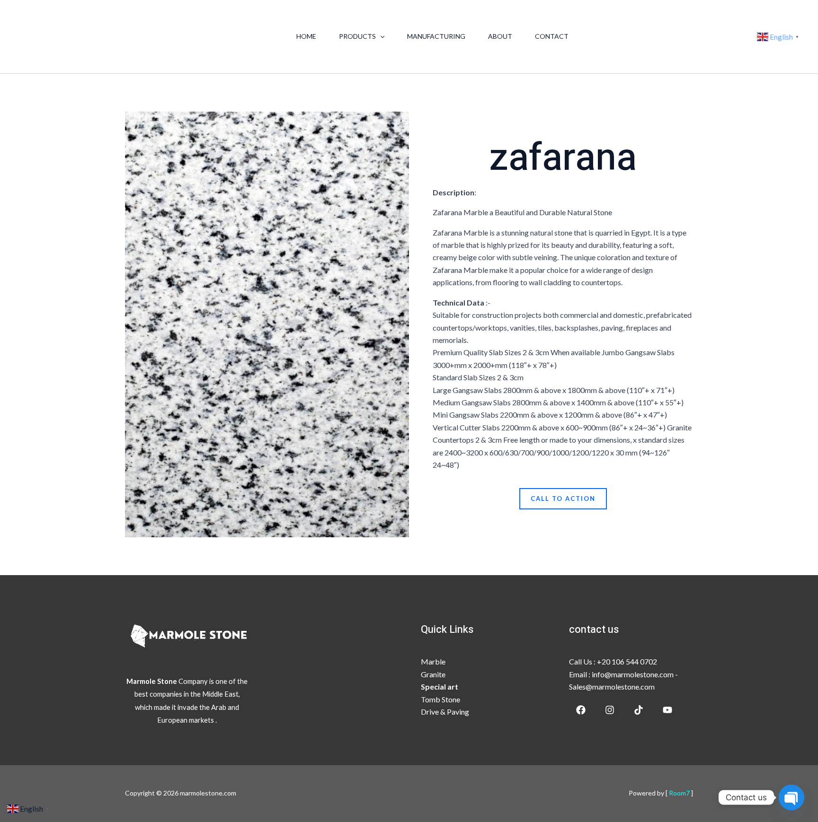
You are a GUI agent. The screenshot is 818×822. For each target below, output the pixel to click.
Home (306, 36)
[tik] (638, 710)
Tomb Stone (440, 699)
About (500, 36)
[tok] (711, 37)
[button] (380, 36)
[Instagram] (697, 37)
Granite (433, 674)
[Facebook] (682, 37)
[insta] (610, 710)
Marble (433, 661)
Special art (439, 686)
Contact (552, 36)
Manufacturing (436, 36)
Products (357, 36)
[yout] (725, 37)
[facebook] (581, 710)
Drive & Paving (445, 711)
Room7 (680, 793)
